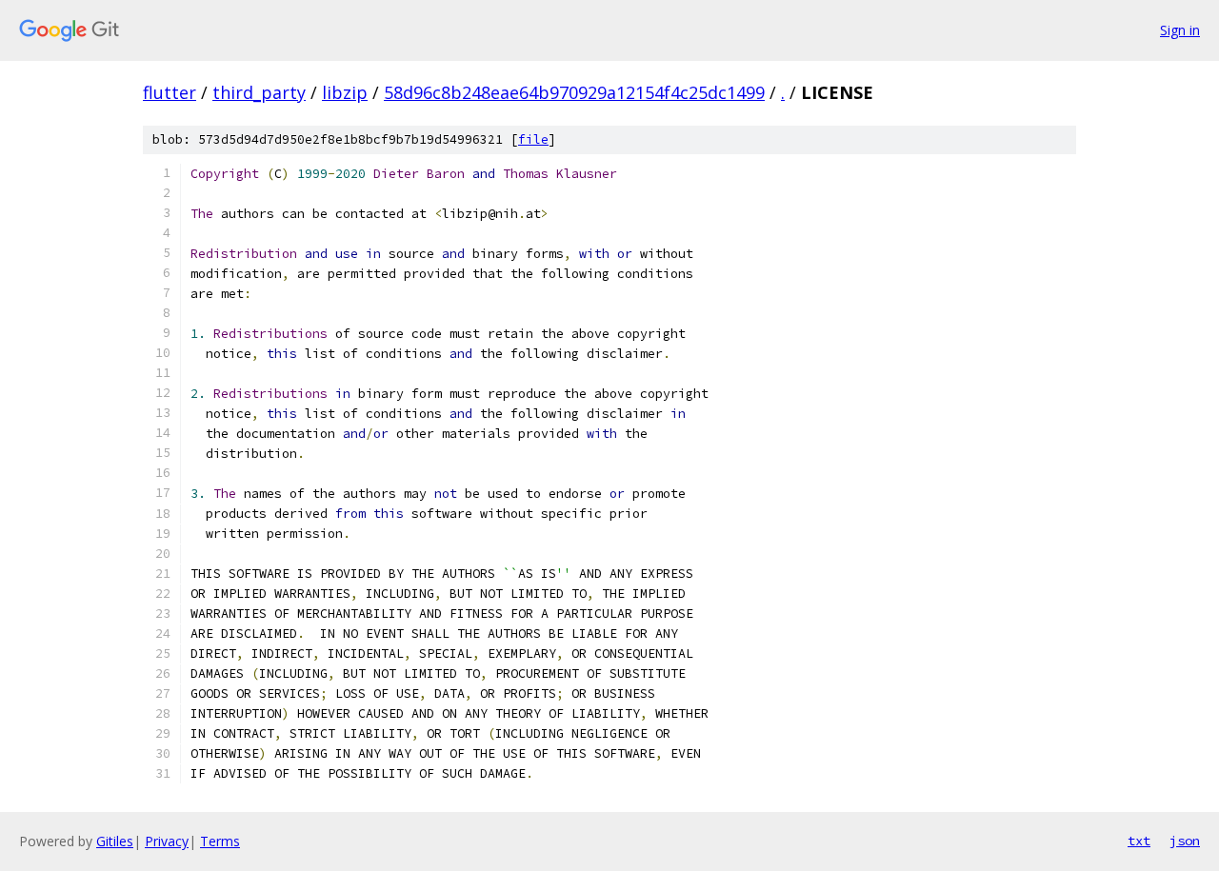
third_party (259, 92)
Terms (220, 841)
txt (1139, 840)
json (1184, 840)
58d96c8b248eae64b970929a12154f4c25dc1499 (574, 92)
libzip (345, 92)
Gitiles (114, 841)
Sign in (1180, 30)
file (533, 139)
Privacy (167, 841)
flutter (169, 92)
